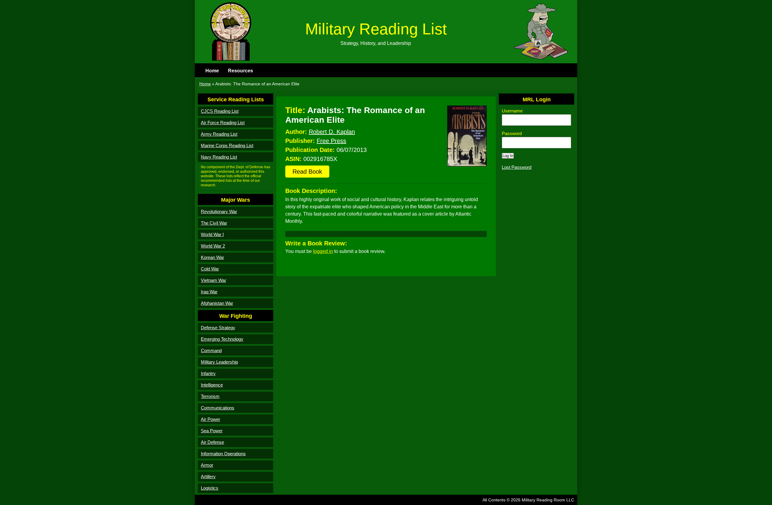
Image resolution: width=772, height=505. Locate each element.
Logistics (209, 488)
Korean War (212, 257)
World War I (212, 234)
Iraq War (209, 291)
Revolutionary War (219, 211)
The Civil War (214, 223)
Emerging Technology (222, 339)
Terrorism (210, 396)
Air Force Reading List (223, 122)
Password (512, 133)
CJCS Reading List (220, 111)
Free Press (331, 140)
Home (212, 70)
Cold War (210, 268)
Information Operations (223, 453)
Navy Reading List (219, 156)
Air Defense (212, 442)
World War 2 (213, 245)
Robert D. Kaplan (332, 131)
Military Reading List (376, 29)
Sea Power (212, 430)
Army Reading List (219, 134)
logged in (323, 251)
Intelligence (212, 384)
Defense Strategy (218, 327)
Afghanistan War (217, 303)
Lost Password (516, 167)
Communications (217, 407)
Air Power (210, 419)
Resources (240, 70)
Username (512, 110)
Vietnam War (213, 280)
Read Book (307, 171)
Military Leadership (219, 362)
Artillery (208, 476)
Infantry (208, 373)
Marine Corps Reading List (227, 145)
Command (211, 350)
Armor (207, 465)
